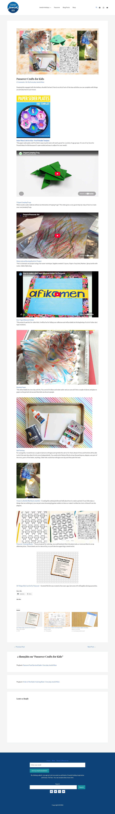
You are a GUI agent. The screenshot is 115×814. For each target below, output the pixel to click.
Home (48, 760)
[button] (33, 527)
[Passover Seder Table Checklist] (85, 619)
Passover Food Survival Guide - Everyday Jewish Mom (40, 665)
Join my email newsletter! (39, 771)
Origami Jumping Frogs (24, 202)
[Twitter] (55, 791)
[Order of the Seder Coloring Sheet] (57, 619)
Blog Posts (66, 7)
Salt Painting (21, 450)
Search (57, 784)
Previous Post (19, 647)
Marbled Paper (21, 387)
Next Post (92, 647)
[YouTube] (107, 7)
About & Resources (62, 760)
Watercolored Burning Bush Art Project (29, 261)
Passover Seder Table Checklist (80, 627)
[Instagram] (103, 7)
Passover (57, 7)
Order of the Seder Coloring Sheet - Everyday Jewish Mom (41, 682)
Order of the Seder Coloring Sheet (53, 627)
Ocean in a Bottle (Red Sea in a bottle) (28, 501)
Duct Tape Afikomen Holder (25, 320)
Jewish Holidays (44, 7)
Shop (74, 7)
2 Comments (21, 82)
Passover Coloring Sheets (25, 544)
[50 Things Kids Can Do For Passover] (29, 619)
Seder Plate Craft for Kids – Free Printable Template (33, 140)
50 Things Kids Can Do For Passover (28, 586)
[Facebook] (99, 7)
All (26, 82)
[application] (50, 7)
